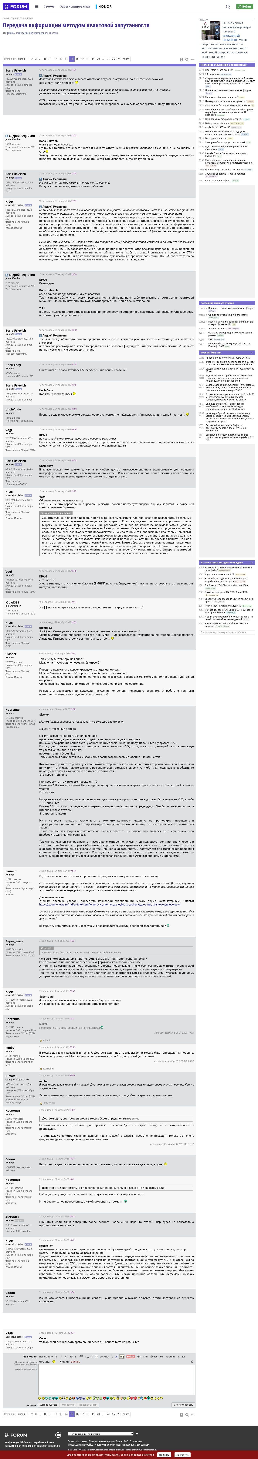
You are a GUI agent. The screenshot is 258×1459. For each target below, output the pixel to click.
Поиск (118, 1441)
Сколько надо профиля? (218, 180)
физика (11, 33)
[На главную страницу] (16, 6)
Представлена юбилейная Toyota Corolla (228, 357)
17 (82, 59)
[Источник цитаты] (42, 948)
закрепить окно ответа (26, 1369)
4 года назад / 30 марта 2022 (57, 709)
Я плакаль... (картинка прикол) (221, 97)
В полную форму (183, 1404)
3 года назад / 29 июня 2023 (56, 1018)
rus (183, 1356)
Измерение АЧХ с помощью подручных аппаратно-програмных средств (226, 133)
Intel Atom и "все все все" (219, 70)
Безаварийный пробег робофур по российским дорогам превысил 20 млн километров (226, 428)
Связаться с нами (77, 1441)
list (145, 1356)
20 (98, 59)
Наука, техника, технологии (18, 18)
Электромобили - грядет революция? (225, 142)
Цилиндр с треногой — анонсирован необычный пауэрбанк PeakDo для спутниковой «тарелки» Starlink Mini (225, 406)
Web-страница (13, 150)
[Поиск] (228, 6)
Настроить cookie (104, 1444)
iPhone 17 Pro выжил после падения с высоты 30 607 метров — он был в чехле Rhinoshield (230, 363)
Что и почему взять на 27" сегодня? (224, 169)
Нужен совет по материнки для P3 (223, 605)
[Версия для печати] (181, 59)
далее (126, 59)
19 (93, 59)
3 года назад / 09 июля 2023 (57, 1047)
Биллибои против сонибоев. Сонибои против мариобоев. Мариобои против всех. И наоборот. (229, 112)
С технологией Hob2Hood (231, 36)
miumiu (47, 1040)
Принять (164, 1454)
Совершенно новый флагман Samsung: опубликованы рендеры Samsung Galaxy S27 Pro (229, 437)
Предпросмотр (88, 1404)
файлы (65, 1361)
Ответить (188, 70)
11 (50, 59)
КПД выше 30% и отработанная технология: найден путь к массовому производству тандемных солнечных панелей (229, 378)
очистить (75, 1361)
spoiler (105, 1356)
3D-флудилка (212, 74)
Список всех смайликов (25, 1364)
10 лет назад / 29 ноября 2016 (57, 622)
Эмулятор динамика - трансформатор (225, 173)
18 (88, 59)
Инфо (179, 70)
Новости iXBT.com (211, 352)
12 (55, 59)
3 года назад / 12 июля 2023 (56, 1333)
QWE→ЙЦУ (45, 1361)
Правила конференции (101, 1441)
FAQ (126, 1441)
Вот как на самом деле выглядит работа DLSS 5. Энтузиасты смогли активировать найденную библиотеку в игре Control (230, 397)
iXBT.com (73, 1449)
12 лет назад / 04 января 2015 (58, 330)
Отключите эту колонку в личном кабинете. (224, 632)
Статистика (136, 1441)
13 (61, 59)
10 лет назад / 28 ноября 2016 (57, 602)
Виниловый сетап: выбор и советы (224, 119)
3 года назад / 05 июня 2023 (57, 991)
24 (108, 59)
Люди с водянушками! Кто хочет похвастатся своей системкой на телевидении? (229, 618)
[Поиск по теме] (187, 59)
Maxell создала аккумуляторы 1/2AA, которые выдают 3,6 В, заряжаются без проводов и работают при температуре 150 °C (230, 388)
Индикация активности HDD (220, 574)
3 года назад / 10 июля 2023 (57, 1075)
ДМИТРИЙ (49, 1103)
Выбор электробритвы (217, 123)
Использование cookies (80, 1444)
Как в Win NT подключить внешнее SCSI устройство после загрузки (226, 580)
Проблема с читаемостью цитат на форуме (228, 90)
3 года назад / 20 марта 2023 (57, 870)
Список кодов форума (26, 1362)
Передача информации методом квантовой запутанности (76, 25)
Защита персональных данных (132, 1444)
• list (139, 1356)
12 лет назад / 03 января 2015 (57, 70)
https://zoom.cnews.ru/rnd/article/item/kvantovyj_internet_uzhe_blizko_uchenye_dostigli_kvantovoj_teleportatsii (110, 904)
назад (21, 59)
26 (118, 59)
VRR (210, 339)
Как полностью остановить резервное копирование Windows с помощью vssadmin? (229, 161)
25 (113, 59)
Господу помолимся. (216, 138)
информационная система (43, 33)
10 (45, 59)
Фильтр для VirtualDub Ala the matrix (228, 315)
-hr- (178, 1356)
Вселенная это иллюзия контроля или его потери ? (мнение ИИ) (230, 323)
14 (66, 59)
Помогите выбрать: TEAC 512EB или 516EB (226, 592)
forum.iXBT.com (139, 1449)
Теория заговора (217, 328)
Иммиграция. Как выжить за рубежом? (226, 101)
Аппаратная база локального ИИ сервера (227, 105)
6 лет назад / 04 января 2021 (57, 653)
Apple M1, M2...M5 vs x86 (217, 127)
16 (77, 59)
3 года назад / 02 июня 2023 (56, 940)
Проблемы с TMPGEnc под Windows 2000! (226, 585)
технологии (22, 33)
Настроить (182, 1454)
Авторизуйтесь (48, 1404)
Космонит (48, 1068)
